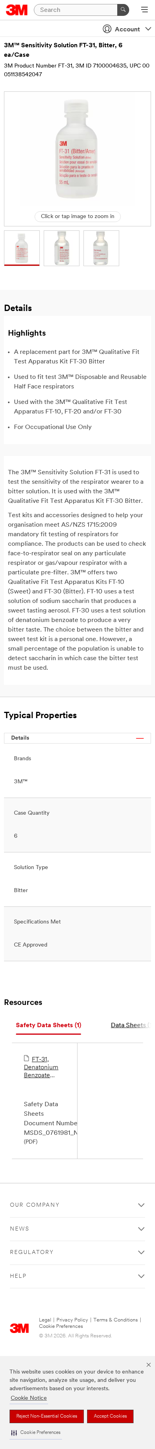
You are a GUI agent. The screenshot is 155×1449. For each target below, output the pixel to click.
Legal (45, 1320)
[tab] (48, 1026)
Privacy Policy (72, 1320)
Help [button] (18, 1276)
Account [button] (127, 30)
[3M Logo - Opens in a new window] (17, 10)
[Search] (123, 10)
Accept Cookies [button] (110, 1416)
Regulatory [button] (32, 1253)
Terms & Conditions (115, 1320)
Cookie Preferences (61, 1326)
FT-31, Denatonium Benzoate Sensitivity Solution (41, 1068)
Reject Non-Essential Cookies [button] (46, 1416)
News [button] (19, 1229)
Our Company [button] (35, 1205)
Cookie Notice (29, 1398)
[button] (36, 1432)
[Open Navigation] (144, 10)
